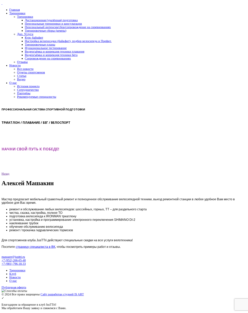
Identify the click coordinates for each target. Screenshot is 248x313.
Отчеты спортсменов (31, 72)
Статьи (21, 76)
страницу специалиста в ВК (35, 246)
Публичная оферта (14, 287)
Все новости (25, 69)
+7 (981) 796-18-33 (14, 263)
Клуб (12, 273)
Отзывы (22, 62)
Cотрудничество (28, 89)
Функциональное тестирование (46, 48)
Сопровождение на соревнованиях (48, 58)
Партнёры (23, 93)
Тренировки (17, 13)
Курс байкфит (34, 37)
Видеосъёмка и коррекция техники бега (51, 55)
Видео (21, 79)
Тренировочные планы (40, 44)
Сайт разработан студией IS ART (62, 294)
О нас (13, 82)
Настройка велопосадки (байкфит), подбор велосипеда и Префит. (68, 41)
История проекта (28, 86)
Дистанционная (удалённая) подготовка (51, 20)
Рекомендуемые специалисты (36, 96)
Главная (14, 9)
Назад (5, 173)
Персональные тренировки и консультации (53, 23)
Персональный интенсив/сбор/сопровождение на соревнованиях (68, 27)
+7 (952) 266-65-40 (14, 260)
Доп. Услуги (25, 34)
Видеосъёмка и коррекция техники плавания (54, 51)
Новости (15, 65)
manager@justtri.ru (13, 256)
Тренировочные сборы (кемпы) (45, 30)
